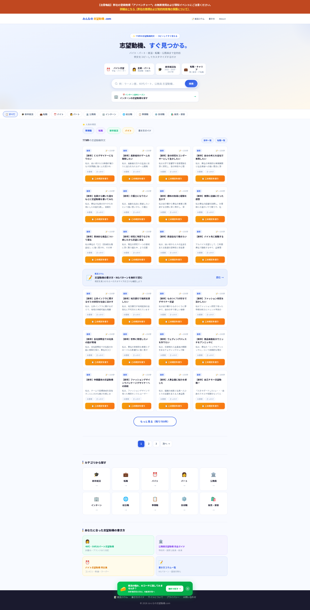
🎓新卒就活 (27, 114)
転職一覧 (221, 140)
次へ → (166, 443)
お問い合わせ (189, 597)
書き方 (212, 18)
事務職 (88, 130)
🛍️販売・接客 (178, 114)
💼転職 (43, 114)
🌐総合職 (127, 114)
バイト (128, 130)
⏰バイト (59, 114)
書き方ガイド (144, 130)
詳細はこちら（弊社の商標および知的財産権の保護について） (155, 9)
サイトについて (155, 597)
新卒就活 (114, 130)
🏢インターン (109, 114)
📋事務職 (143, 114)
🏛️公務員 (91, 114)
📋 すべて (10, 114)
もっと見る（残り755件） (155, 421)
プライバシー (173, 597)
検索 (191, 83)
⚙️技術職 (160, 114)
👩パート (75, 114)
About (222, 18)
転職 (100, 130)
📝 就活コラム (198, 18)
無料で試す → (174, 588)
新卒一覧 (208, 140)
